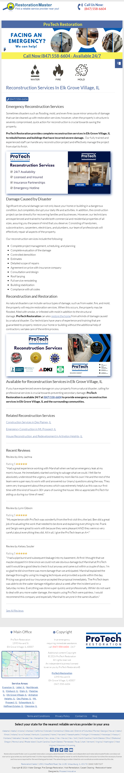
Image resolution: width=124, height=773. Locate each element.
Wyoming (71, 745)
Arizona (21, 731)
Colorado (48, 731)
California (38, 731)
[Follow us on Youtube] (71, 749)
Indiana (14, 734)
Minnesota (94, 734)
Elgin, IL (24, 691)
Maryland (61, 734)
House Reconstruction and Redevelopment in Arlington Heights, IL (44, 436)
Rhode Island (30, 741)
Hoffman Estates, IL (13, 706)
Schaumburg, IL (26, 702)
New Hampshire (36, 738)
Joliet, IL (20, 687)
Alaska (13, 731)
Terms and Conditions (38, 716)
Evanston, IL (8, 687)
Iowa (20, 734)
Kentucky (36, 734)
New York (73, 738)
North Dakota (98, 738)
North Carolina (85, 738)
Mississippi (105, 734)
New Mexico (62, 738)
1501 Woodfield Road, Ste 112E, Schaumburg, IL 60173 (63, 764)
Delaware (69, 731)
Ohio (108, 738)
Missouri (115, 734)
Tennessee (68, 741)
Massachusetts (73, 734)
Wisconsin (61, 745)
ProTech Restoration (62, 673)
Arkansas (29, 731)
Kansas (27, 734)
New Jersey (50, 738)
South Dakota (56, 741)
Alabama (5, 731)
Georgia (104, 731)
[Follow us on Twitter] (61, 749)
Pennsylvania (17, 741)
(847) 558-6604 (95, 9)
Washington (108, 741)
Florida (96, 731)
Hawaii (112, 731)
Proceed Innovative (67, 771)
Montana (7, 738)
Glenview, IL (31, 706)
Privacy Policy (62, 716)
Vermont (90, 741)
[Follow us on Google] (52, 750)
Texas (77, 741)
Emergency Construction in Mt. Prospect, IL (31, 429)
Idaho (118, 731)
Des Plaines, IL (24, 698)
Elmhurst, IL (12, 691)
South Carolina (43, 741)
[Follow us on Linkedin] (66, 749)
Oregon (7, 741)
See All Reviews (15, 610)
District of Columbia (83, 731)
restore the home (61, 316)
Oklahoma (115, 738)
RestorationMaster (29, 764)
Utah (83, 741)
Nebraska (16, 738)
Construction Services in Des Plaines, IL (28, 422)
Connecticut (58, 731)
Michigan (85, 734)
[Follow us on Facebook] (56, 749)
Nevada (25, 738)
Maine (53, 734)
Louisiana (45, 734)
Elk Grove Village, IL (17, 694)
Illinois (6, 734)
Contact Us (81, 716)
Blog (94, 716)
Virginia (99, 741)
